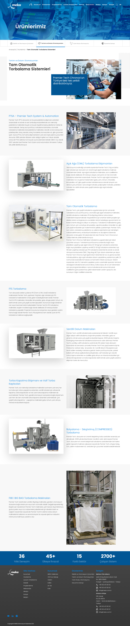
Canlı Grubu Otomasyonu (81, 43)
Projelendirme (57, 5)
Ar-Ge (50, 586)
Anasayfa (12, 50)
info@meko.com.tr (105, 590)
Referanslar (90, 5)
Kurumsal (27, 574)
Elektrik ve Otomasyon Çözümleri (23, 43)
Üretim (50, 580)
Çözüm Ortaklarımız (70, 5)
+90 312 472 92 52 (104, 585)
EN (120, 5)
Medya (98, 5)
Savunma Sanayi (109, 43)
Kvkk (49, 589)
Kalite (49, 583)
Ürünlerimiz (21, 50)
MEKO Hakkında (53, 574)
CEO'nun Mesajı (53, 577)
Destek (81, 5)
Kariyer (104, 5)
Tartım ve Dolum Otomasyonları (52, 43)
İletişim (111, 5)
